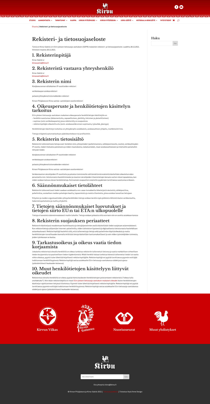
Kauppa (73, 20)
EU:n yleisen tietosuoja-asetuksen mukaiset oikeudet (96, 280)
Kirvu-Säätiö (126, 20)
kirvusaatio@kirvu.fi (40, 63)
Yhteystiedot (165, 20)
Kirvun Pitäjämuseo (87, 20)
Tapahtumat (60, 20)
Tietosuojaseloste (110, 391)
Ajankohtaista (44, 20)
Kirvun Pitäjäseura (108, 20)
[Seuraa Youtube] (181, 7)
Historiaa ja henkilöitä (145, 20)
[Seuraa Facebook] (176, 7)
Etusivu (32, 20)
